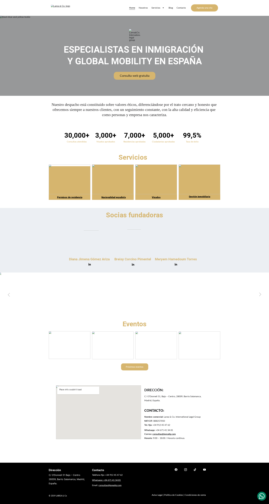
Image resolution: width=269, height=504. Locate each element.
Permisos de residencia (69, 197)
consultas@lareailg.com (164, 434)
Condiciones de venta (195, 495)
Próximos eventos (134, 367)
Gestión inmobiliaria (199, 196)
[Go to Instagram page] (185, 469)
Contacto (181, 8)
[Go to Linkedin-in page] (89, 264)
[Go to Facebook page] (176, 469)
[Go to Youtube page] (204, 469)
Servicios (155, 8)
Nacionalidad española (113, 197)
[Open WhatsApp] (261, 496)
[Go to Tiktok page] (195, 469)
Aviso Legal (157, 495)
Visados (156, 197)
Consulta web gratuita (134, 75)
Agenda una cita (204, 8)
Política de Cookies (173, 495)
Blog (171, 8)
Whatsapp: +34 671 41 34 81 (106, 480)
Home (132, 8)
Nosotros (143, 8)
